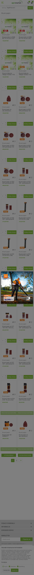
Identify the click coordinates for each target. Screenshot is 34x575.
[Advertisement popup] (17, 287)
